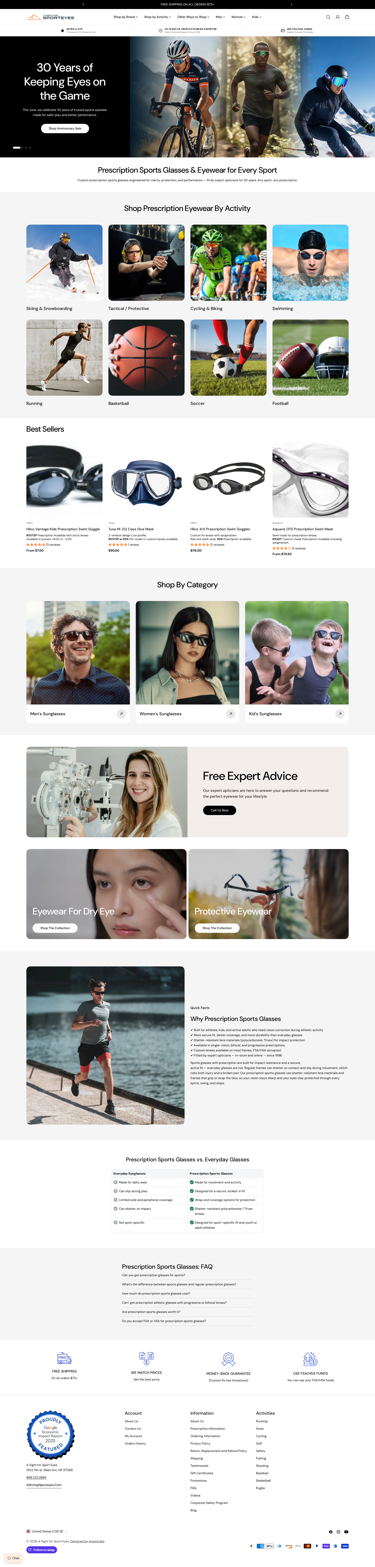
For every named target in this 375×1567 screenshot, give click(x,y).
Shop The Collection (55, 928)
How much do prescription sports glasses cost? (156, 1293)
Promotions (198, 1481)
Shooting (262, 1466)
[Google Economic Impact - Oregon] (50, 1435)
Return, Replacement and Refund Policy (218, 1451)
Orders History (135, 1443)
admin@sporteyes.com (44, 1485)
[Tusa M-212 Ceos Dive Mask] (146, 479)
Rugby (260, 1488)
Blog (193, 1510)
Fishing (261, 1458)
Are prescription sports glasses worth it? (151, 1312)
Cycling (261, 1436)
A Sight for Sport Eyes (53, 1541)
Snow (260, 1429)
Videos (195, 1495)
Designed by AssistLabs (87, 1541)
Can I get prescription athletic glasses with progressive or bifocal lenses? (174, 1303)
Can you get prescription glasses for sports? (153, 1275)
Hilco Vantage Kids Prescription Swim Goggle (63, 529)
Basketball (263, 1481)
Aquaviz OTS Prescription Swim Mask (302, 529)
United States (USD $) (47, 1531)
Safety (260, 1451)
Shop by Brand (124, 17)
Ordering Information (205, 1436)
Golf (259, 1443)
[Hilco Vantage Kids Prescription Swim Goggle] (64, 479)
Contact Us (133, 1429)
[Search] (328, 17)
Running (262, 1421)
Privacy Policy (200, 1443)
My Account (133, 1436)
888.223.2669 (36, 1477)
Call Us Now (219, 810)
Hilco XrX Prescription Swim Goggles (220, 529)
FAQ (193, 1488)
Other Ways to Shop (191, 17)
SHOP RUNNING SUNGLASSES (65, 131)
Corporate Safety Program (209, 1503)
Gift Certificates (201, 1473)
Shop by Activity (156, 17)
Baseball (262, 1473)
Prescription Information (207, 1429)
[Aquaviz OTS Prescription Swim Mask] (310, 479)
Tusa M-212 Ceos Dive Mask (131, 529)
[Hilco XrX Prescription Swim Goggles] (228, 479)
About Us (131, 1421)
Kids (255, 17)
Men (219, 17)
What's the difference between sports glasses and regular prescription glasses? (179, 1284)
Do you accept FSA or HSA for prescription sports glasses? (164, 1321)
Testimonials (199, 1466)
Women (237, 17)
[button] (36, 545)
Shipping (196, 1458)
